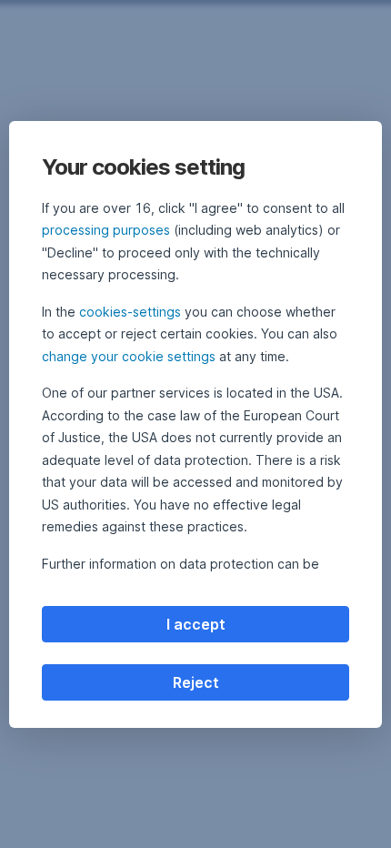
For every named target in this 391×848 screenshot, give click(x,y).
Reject (196, 682)
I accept (196, 624)
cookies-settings (130, 311)
